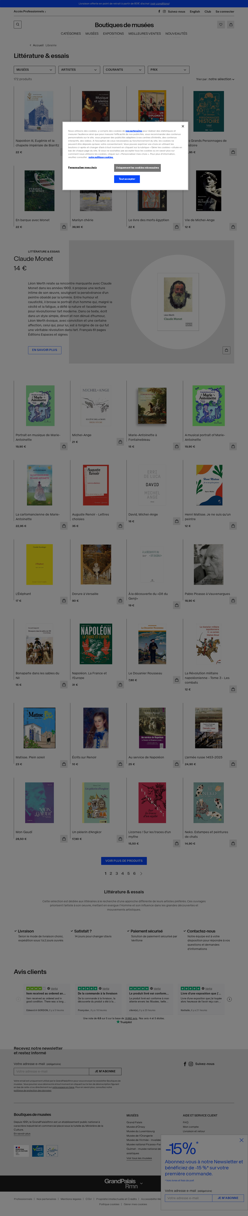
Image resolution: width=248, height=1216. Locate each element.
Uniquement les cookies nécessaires (137, 168)
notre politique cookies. (101, 157)
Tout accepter (127, 179)
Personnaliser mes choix (82, 167)
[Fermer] (183, 126)
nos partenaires (134, 131)
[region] (125, 156)
